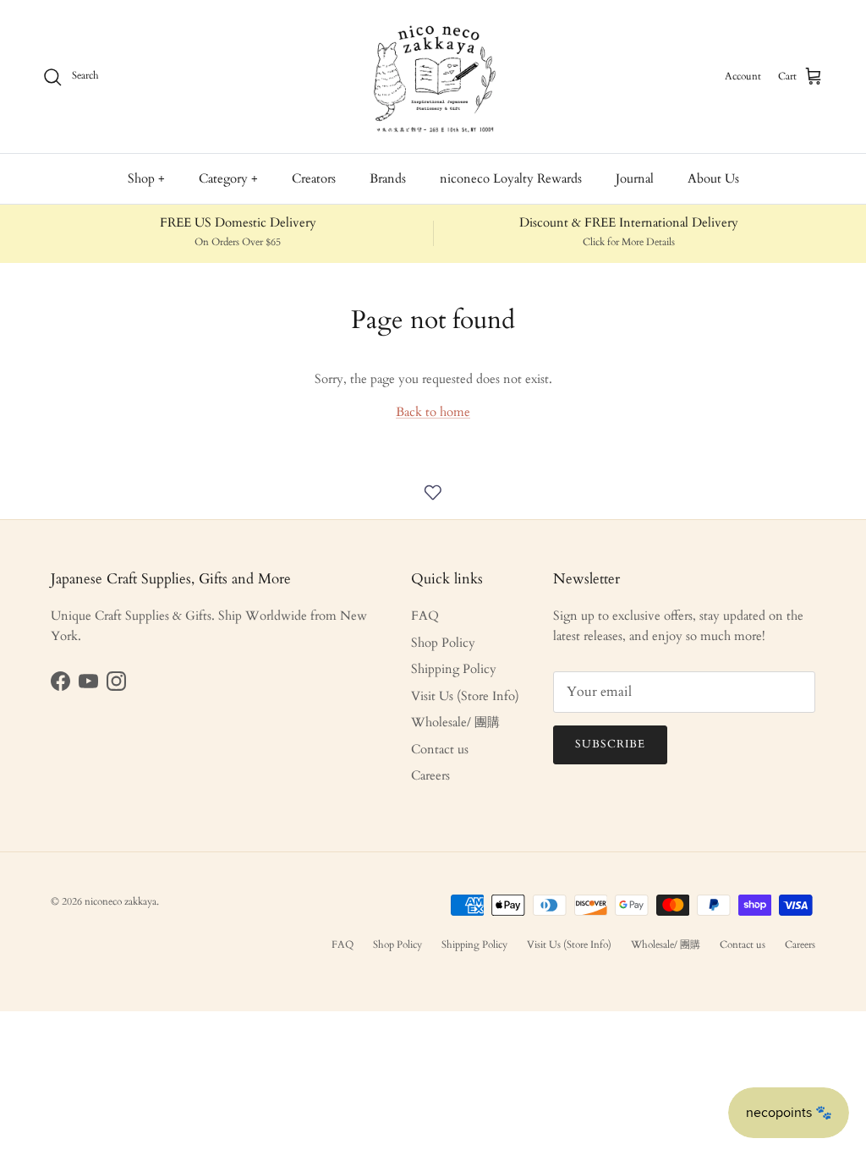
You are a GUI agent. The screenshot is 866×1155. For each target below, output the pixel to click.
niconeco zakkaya (120, 901)
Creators (314, 178)
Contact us (440, 749)
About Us (713, 178)
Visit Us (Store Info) (465, 695)
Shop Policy (443, 642)
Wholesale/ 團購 (455, 722)
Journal (635, 178)
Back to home (433, 411)
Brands (388, 178)
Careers (430, 775)
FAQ (425, 615)
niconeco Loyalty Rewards (511, 178)
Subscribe (610, 744)
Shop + (146, 178)
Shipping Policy (453, 668)
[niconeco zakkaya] (433, 76)
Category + (228, 178)
